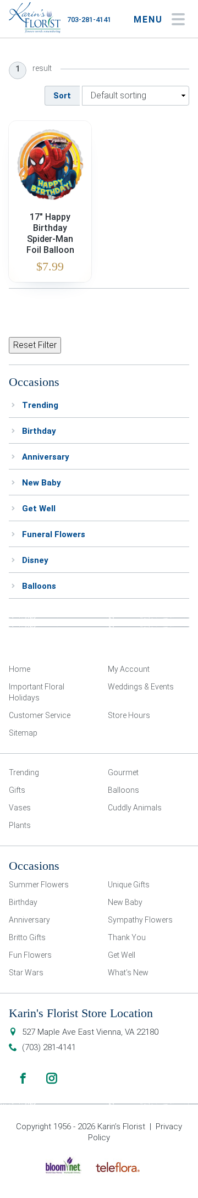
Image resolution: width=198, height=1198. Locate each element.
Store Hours (129, 715)
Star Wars (26, 972)
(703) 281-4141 (49, 1047)
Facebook (23, 1078)
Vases (20, 807)
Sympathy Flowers (140, 919)
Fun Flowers (30, 955)
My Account (129, 669)
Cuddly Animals (135, 807)
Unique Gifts (129, 884)
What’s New (128, 972)
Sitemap (23, 732)
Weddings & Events (141, 686)
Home (19, 669)
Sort (62, 96)
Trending (40, 405)
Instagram (51, 1078)
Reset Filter (35, 345)
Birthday (39, 431)
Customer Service (39, 715)
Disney (35, 560)
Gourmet (123, 772)
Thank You (127, 937)
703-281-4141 (89, 19)
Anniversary (45, 457)
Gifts (17, 790)
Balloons (39, 586)
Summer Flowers (39, 884)
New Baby (41, 483)
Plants (20, 825)
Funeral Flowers (53, 534)
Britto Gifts (27, 937)
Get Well (39, 509)
